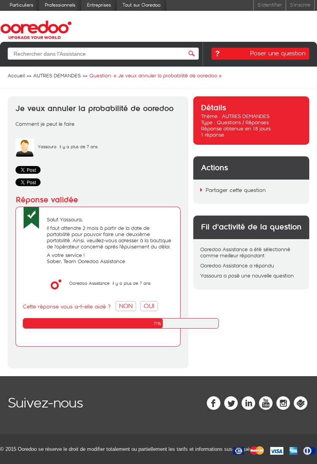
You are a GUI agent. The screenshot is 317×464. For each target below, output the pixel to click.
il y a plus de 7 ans (131, 283)
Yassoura (47, 146)
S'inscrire (300, 4)
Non (126, 305)
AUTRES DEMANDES (245, 116)
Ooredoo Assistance (89, 283)
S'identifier (269, 4)
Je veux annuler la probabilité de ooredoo (94, 108)
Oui (149, 305)
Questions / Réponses (243, 122)
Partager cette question (236, 190)
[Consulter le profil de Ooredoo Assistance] (56, 291)
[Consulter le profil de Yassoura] (24, 155)
